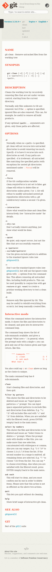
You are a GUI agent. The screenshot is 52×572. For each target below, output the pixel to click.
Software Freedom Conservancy (34, 558)
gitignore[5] (12, 260)
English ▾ (43, 22)
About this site (11, 551)
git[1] (18, 526)
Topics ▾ (33, 22)
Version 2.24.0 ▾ (12, 22)
